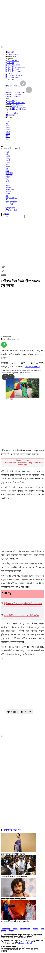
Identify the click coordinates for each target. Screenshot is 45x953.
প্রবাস (7, 142)
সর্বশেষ (7, 121)
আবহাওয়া (8, 191)
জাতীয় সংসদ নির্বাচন (11, 202)
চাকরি (7, 181)
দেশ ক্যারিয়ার (9, 204)
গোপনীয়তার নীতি (25, 929)
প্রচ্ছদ (3, 267)
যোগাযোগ (35, 929)
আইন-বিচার (9, 187)
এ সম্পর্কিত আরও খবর (12, 829)
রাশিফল (8, 194)
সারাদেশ (8, 134)
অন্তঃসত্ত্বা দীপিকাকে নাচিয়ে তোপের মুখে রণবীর (14, 921)
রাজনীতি (8, 127)
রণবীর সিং (14, 711)
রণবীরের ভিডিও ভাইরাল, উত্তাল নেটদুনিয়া (13, 899)
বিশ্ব (7, 136)
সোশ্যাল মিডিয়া (10, 189)
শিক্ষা (7, 179)
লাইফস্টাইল (9, 175)
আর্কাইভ (11, 931)
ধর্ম (6, 200)
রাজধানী (8, 132)
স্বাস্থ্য (7, 183)
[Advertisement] (22, 23)
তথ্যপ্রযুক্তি (9, 173)
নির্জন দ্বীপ (28, 711)
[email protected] (32, 366)
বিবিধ (7, 196)
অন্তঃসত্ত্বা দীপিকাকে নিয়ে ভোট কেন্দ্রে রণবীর (14, 876)
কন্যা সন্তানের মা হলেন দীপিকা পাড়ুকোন (13, 854)
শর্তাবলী (15, 929)
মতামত (8, 177)
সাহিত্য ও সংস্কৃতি (11, 198)
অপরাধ (8, 185)
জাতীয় (7, 125)
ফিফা (7, 123)
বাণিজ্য (8, 130)
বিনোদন (8, 138)
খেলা (7, 140)
